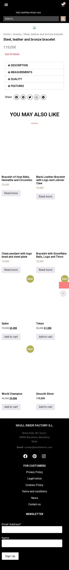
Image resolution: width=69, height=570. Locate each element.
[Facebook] (25, 456)
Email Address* (11, 524)
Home (6, 34)
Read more (11, 193)
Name (5, 537)
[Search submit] (63, 18)
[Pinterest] (34, 456)
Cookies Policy (34, 485)
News (34, 498)
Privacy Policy (34, 472)
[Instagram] (44, 456)
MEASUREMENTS (21, 72)
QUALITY (16, 79)
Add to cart (11, 336)
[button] (6, 5)
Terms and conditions (34, 491)
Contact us (34, 504)
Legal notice (34, 478)
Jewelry (17, 34)
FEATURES (17, 86)
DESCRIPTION (19, 65)
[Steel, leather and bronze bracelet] (34, 27)
